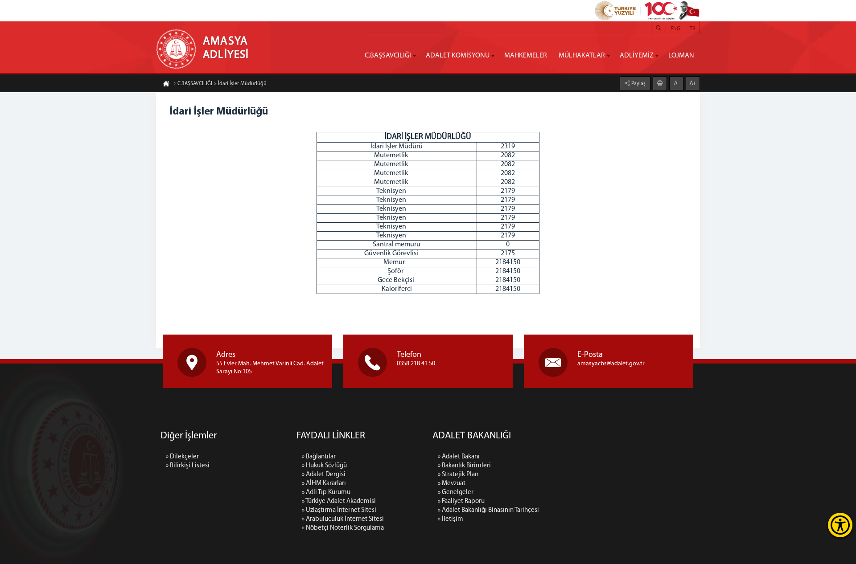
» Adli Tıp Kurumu (326, 492)
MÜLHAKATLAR (582, 55)
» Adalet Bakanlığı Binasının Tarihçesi (488, 510)
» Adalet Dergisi (324, 474)
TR (692, 29)
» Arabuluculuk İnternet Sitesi (343, 519)
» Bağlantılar (319, 457)
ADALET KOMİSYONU (458, 55)
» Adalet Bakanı (459, 457)
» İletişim (450, 519)
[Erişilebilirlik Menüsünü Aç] (840, 525)
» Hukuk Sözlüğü (324, 465)
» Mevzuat (451, 483)
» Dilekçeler (182, 457)
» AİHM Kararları (324, 483)
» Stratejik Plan (458, 474)
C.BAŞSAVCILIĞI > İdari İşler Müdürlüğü (222, 83)
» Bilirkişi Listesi (188, 465)
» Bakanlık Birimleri (464, 465)
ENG (675, 29)
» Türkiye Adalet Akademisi (339, 501)
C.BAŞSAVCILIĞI (388, 55)
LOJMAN (681, 55)
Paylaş (638, 83)
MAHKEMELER (525, 55)
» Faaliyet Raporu (461, 501)
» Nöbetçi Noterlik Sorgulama (343, 528)
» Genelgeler (455, 492)
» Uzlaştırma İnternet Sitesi (339, 510)
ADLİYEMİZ (637, 55)
